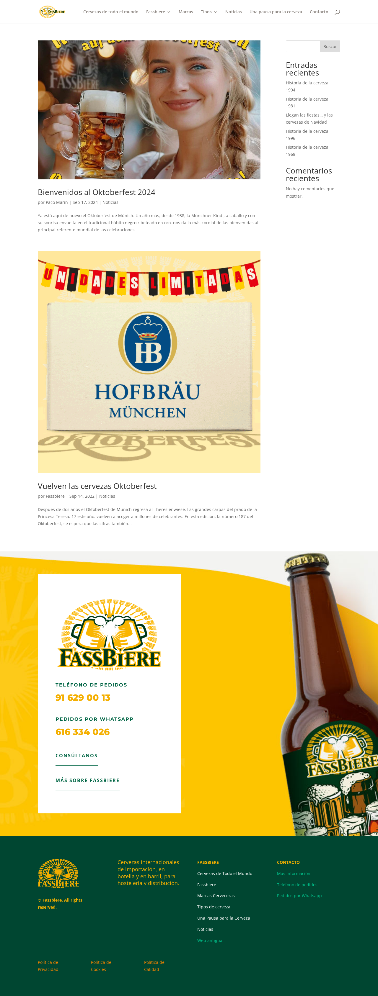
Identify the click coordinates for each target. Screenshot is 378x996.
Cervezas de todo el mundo (111, 12)
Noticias (233, 12)
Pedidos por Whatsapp (299, 895)
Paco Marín (57, 202)
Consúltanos (77, 755)
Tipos (206, 12)
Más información (293, 873)
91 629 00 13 (83, 697)
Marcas (186, 12)
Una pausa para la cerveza (276, 12)
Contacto (319, 12)
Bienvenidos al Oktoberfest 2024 (96, 192)
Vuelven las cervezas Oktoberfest (97, 486)
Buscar (330, 46)
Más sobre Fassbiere (88, 780)
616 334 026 (83, 731)
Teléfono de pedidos (297, 884)
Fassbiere (155, 12)
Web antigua (209, 940)
